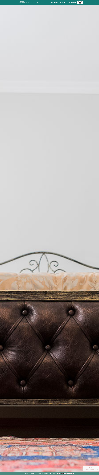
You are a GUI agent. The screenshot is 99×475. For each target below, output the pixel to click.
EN (97, 2)
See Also (91, 467)
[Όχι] (97, 473)
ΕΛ (95, 2)
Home (52, 2)
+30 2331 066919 (41, 2)
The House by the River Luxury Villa (91, 469)
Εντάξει (59, 473)
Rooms (55, 2)
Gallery (68, 2)
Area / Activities (62, 2)
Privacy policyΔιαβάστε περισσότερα (67, 473)
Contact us (73, 2)
